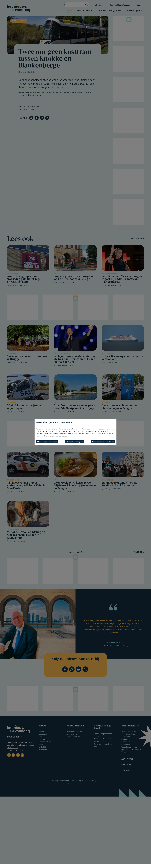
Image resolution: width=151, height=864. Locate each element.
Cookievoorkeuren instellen (103, 442)
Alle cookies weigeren (74, 442)
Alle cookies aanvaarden (47, 442)
